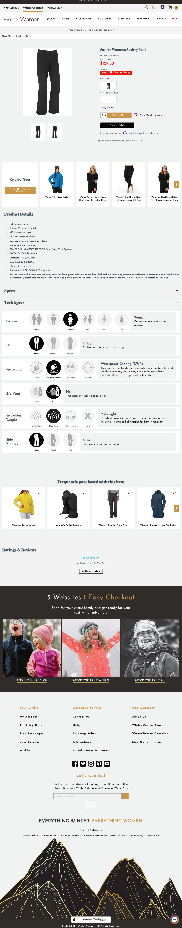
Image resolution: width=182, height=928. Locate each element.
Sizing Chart (106, 107)
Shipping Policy (84, 733)
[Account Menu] (162, 7)
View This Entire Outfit (20, 190)
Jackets (52, 19)
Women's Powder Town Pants (113, 525)
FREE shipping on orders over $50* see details (91, 30)
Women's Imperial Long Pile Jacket (158, 525)
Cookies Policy (48, 836)
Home (4, 36)
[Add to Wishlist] (136, 115)
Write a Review (91, 571)
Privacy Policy (30, 836)
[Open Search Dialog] (146, 7)
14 (108, 99)
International (83, 742)
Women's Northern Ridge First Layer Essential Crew (92, 198)
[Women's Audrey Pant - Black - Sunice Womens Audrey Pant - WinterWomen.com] (38, 130)
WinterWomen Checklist (150, 733)
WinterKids (11, 7)
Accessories (83, 19)
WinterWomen (33, 7)
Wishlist (26, 750)
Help (76, 725)
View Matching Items (151, 115)
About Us (139, 717)
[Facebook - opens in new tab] (75, 764)
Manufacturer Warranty (91, 750)
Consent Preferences (91, 830)
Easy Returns (30, 742)
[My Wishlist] (154, 7)
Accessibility (152, 836)
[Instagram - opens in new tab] (91, 764)
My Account (29, 717)
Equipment (144, 19)
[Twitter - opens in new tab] (83, 764)
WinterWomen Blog (146, 725)
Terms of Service (119, 836)
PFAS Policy (137, 836)
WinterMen (54, 7)
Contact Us (81, 717)
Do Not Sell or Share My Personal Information (83, 836)
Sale (174, 19)
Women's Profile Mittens (68, 525)
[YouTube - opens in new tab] (107, 764)
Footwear (105, 19)
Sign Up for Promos (147, 742)
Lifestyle (124, 19)
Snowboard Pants (23, 36)
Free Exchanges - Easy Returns (91, 2)
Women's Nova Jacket (23, 525)
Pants (65, 19)
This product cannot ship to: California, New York (121, 141)
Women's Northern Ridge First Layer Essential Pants (128, 198)
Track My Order (32, 725)
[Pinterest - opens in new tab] (99, 764)
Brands (162, 19)
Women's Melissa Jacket (57, 197)
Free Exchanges (32, 733)
